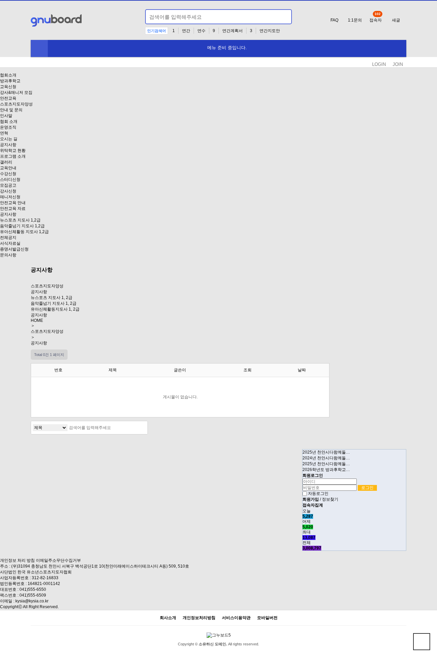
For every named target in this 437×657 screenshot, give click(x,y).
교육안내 (8, 168)
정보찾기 (330, 499)
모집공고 (8, 185)
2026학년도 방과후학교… (326, 469)
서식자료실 (10, 243)
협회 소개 (8, 121)
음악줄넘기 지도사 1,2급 (22, 226)
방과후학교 (10, 80)
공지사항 (8, 144)
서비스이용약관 (236, 618)
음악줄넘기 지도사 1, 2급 (53, 303)
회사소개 (168, 618)
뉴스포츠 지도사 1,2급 (20, 220)
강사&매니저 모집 (16, 92)
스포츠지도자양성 (16, 104)
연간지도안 (269, 30)
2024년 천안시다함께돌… (326, 458)
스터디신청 (10, 179)
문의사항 (8, 255)
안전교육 (8, 98)
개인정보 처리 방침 (17, 560)
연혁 (4, 133)
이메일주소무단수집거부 (58, 560)
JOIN (398, 64)
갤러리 (6, 162)
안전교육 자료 (13, 208)
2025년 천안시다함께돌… (326, 452)
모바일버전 (267, 618)
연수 (201, 30)
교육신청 (8, 86)
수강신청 (8, 173)
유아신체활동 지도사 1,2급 (24, 231)
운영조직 (8, 127)
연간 (186, 30)
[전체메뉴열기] (39, 48)
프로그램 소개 (13, 156)
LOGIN (379, 64)
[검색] (282, 17)
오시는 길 (8, 139)
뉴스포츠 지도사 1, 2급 (51, 297)
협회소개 (8, 75)
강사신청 (8, 191)
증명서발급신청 (14, 249)
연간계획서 (232, 30)
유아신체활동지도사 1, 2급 (55, 309)
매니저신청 (10, 197)
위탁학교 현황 (13, 150)
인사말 (6, 115)
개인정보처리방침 (199, 618)
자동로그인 (318, 493)
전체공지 (8, 237)
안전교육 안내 (13, 202)
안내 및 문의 (11, 110)
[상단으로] (421, 641)
